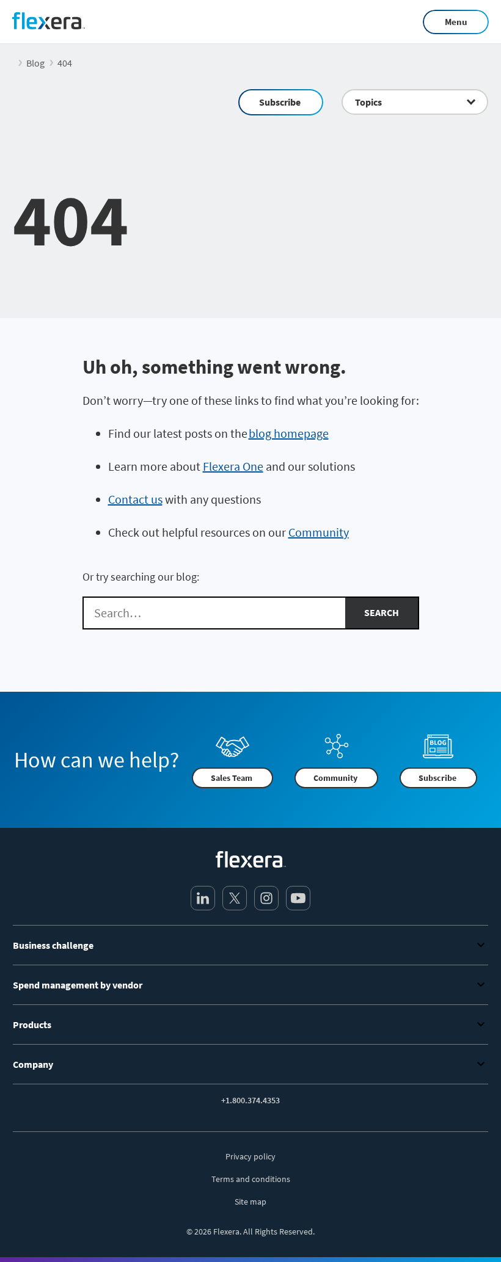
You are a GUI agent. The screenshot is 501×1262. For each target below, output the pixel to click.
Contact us (135, 499)
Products (32, 1024)
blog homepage (289, 433)
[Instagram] (266, 898)
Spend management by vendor (77, 985)
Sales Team (231, 777)
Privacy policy (250, 1156)
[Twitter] (234, 898)
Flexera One (233, 466)
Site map (250, 1201)
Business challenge (53, 945)
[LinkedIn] (203, 898)
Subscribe (280, 102)
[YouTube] (298, 898)
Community (318, 532)
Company (33, 1064)
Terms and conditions (250, 1178)
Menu (456, 21)
